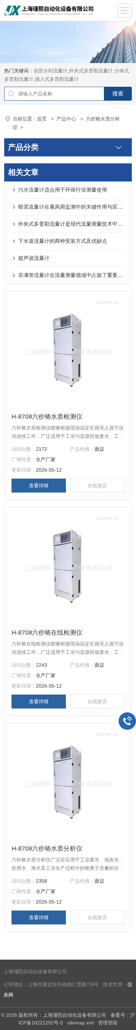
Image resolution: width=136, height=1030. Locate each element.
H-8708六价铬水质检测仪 (47, 416)
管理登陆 (108, 1022)
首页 (42, 119)
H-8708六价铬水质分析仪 (47, 848)
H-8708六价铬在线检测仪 (47, 632)
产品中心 (66, 119)
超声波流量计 (34, 258)
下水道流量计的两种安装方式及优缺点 (62, 241)
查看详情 (38, 485)
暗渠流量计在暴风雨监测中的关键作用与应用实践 (71, 207)
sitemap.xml (80, 1022)
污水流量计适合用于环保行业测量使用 (62, 190)
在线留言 (97, 485)
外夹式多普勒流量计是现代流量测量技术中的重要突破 (71, 224)
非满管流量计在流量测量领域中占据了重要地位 (71, 275)
